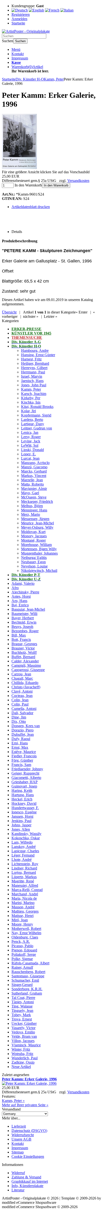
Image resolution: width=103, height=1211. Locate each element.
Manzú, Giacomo (34, 467)
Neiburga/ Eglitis (34, 558)
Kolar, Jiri (28, 411)
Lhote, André (21, 860)
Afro (15, 588)
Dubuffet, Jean (22, 734)
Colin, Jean (20, 700)
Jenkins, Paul (21, 821)
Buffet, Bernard (23, 657)
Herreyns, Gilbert (34, 368)
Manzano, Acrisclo (35, 463)
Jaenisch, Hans (32, 381)
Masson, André (22, 907)
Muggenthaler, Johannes (39, 553)
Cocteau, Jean (22, 696)
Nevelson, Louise (34, 566)
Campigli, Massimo (26, 665)
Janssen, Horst (22, 816)
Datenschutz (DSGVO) (29, 1131)
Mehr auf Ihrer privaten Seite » (25, 1105)
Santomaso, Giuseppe (27, 976)
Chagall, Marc (22, 678)
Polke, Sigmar (22, 959)
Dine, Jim (18, 717)
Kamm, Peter (31, 389)
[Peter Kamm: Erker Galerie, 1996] (19, 168)
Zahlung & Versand (26, 1177)
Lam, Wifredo (22, 842)
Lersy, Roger (31, 437)
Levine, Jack (30, 441)
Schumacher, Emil (25, 980)
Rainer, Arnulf (22, 967)
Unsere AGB (21, 1139)
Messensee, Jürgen (35, 519)
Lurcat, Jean (30, 458)
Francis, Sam (21, 765)
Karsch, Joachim (33, 394)
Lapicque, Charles (25, 851)
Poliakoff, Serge (23, 954)
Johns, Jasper (21, 825)
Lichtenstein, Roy (24, 864)
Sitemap (17, 1152)
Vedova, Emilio (23, 1032)
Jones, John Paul (33, 385)
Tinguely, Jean (22, 1010)
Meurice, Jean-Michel (37, 523)
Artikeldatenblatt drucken (30, 207)
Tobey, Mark (21, 1015)
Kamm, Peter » (13, 1101)
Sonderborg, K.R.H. (26, 989)
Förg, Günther (22, 760)
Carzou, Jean (21, 674)
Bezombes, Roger (25, 631)
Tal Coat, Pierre (23, 998)
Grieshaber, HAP (24, 782)
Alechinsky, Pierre (25, 592)
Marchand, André (24, 894)
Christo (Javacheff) (25, 687)
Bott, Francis (21, 639)
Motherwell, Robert (26, 929)
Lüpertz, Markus (24, 877)
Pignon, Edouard (24, 950)
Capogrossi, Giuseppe (28, 670)
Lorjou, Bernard (23, 872)
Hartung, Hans (22, 795)
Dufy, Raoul (20, 739)
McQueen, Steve (33, 497)
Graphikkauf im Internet (29, 1181)
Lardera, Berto (32, 419)
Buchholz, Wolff (24, 652)
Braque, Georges (24, 644)
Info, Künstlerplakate (27, 1186)
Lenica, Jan (29, 432)
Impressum (19, 58)
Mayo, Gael (30, 493)
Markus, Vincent (33, 476)
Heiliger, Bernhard (35, 363)
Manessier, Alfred (24, 885)
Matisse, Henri (22, 916)
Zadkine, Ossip (22, 1062)
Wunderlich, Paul (24, 1058)
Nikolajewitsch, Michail (39, 570)
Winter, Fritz (20, 1049)
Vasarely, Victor (23, 1028)
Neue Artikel (21, 1067)
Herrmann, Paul (33, 372)
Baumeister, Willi (24, 614)
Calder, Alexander (25, 661)
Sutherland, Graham (26, 993)
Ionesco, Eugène (24, 812)
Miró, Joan (19, 920)
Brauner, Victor (23, 648)
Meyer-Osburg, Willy (37, 527)
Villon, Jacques (22, 1041)
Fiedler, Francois (24, 756)
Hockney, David (23, 803)
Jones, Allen (20, 829)
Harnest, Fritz (31, 359)
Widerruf (18, 1173)
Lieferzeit (18, 1126)
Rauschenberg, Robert (28, 972)
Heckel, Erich (21, 799)
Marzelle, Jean (32, 480)
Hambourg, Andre (35, 350)
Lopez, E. (28, 454)
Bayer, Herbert (22, 618)
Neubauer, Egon (33, 562)
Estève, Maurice (23, 752)
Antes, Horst (21, 596)
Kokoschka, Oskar (25, 838)
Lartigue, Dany (32, 424)
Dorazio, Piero (22, 730)
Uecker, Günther (24, 1023)
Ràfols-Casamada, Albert (30, 963)
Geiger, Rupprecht (25, 773)
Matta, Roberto (32, 484)
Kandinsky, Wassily (26, 834)
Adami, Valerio (22, 583)
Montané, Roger (33, 540)
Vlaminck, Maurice (26, 1045)
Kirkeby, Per (30, 398)
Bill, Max (18, 635)
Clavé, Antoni (22, 691)
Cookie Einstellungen (27, 1156)
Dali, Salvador (22, 713)
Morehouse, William (36, 545)
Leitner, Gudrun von (36, 428)
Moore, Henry (22, 924)
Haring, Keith (21, 790)
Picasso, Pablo (22, 946)
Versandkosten (78, 181)
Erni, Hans (19, 743)
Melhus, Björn (32, 506)
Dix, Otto (18, 721)
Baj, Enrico (20, 605)
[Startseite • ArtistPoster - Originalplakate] (26, 31)
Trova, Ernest (21, 1019)
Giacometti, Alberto (26, 778)
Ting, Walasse (22, 1006)
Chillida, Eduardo (24, 683)
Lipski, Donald (32, 450)
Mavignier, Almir (34, 489)
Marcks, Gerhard (34, 471)
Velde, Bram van (24, 1036)
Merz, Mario (30, 514)
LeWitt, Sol (29, 445)
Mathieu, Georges (25, 911)
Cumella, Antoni (23, 709)
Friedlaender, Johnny (27, 769)
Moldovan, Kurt (33, 532)
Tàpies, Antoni (22, 1002)
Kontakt (17, 54)
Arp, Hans (19, 601)
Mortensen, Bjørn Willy (39, 549)
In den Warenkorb (56, 185)
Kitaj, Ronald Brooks (37, 407)
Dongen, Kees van (25, 726)
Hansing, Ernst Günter (38, 355)
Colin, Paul (20, 704)
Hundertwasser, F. (25, 808)
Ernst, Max (19, 747)
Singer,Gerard (22, 985)
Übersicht (9, 312)
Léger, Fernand (22, 855)
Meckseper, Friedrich (37, 501)
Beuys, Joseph (22, 627)
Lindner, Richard (24, 868)
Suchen (20, 41)
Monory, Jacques (34, 536)
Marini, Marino (22, 903)
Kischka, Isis (30, 402)
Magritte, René (22, 881)
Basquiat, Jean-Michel (28, 609)
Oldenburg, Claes (24, 937)
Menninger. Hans (34, 510)
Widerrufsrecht (22, 1135)
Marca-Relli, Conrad (27, 890)
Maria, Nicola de (24, 898)
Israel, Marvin (31, 376)
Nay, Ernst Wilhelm (26, 933)
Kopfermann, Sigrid (36, 415)
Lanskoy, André (23, 847)
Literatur (17, 1190)
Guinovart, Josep (24, 786)
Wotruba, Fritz (22, 1054)
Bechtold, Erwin (23, 622)
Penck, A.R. (20, 941)
